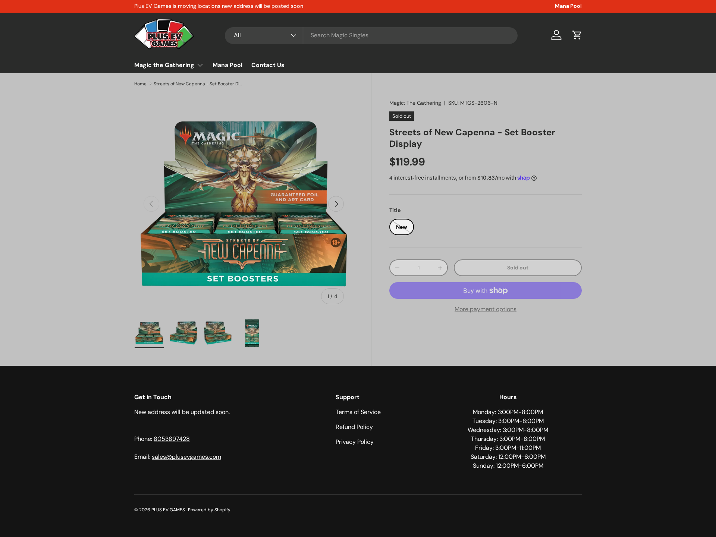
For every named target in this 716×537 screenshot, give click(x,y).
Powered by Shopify (209, 510)
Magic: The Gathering (415, 102)
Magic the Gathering (164, 65)
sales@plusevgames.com (186, 457)
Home (140, 84)
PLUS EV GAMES (168, 510)
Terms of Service (358, 412)
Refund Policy (354, 427)
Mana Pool (568, 6)
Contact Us (268, 65)
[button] (577, 35)
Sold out (517, 267)
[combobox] (371, 35)
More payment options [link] (485, 309)
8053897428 (172, 439)
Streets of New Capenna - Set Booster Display (198, 84)
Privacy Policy (355, 442)
